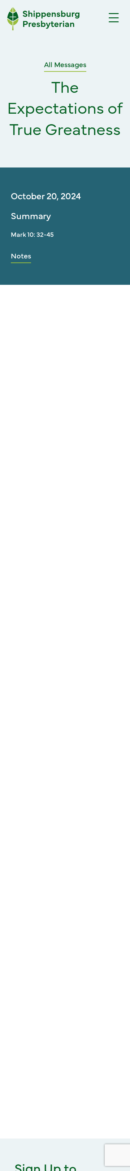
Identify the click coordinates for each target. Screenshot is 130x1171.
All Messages (65, 64)
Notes (21, 255)
